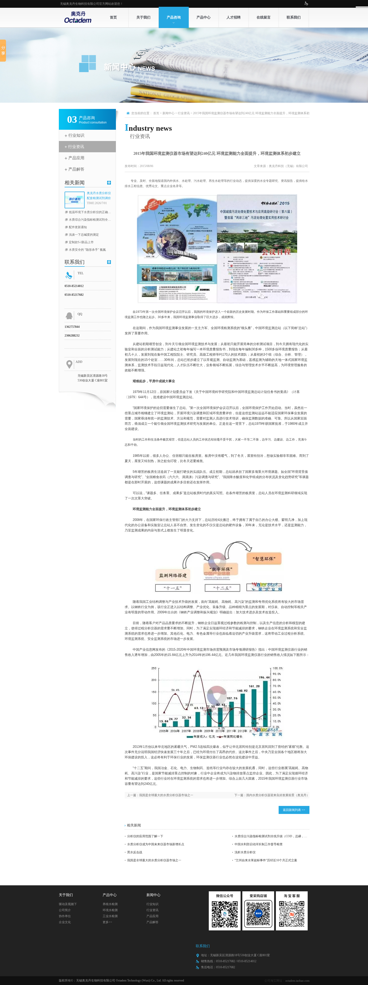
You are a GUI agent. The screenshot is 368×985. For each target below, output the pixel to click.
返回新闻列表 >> (294, 810)
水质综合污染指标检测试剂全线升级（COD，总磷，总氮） (108, 219)
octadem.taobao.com (297, 980)
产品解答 (76, 169)
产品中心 (204, 17)
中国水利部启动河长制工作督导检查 (259, 844)
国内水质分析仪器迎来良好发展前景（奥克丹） (277, 795)
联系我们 (294, 17)
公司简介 (65, 910)
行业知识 (76, 135)
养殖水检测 (110, 904)
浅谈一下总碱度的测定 (84, 234)
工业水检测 (110, 916)
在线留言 (264, 17)
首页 (113, 17)
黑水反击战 (134, 852)
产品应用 (76, 158)
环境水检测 (110, 910)
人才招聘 (234, 17)
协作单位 (65, 916)
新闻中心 (168, 113)
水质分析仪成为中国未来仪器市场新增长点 (155, 844)
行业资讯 (76, 147)
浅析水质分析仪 (245, 852)
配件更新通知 (78, 227)
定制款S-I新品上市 (81, 242)
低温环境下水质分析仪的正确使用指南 (94, 212)
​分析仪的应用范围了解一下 (145, 836)
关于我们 (143, 17)
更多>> (107, 922)
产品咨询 (174, 17)
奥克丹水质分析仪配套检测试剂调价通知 (99, 196)
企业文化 (65, 922)
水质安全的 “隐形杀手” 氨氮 (87, 249)
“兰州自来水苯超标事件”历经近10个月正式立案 (266, 860)
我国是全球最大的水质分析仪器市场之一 (166, 795)
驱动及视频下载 (68, 904)
